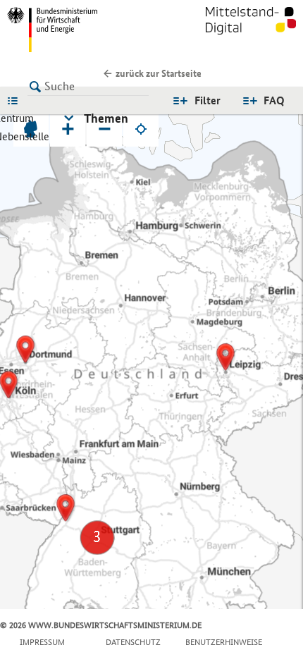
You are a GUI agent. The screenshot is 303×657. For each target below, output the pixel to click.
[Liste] (16, 100)
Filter (207, 100)
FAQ (274, 100)
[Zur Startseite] (251, 29)
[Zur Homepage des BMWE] (76, 29)
